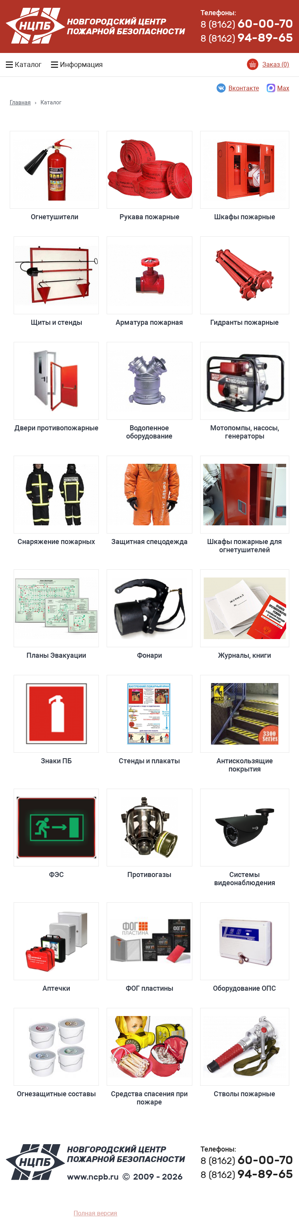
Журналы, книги (244, 655)
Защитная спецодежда (149, 541)
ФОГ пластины (149, 988)
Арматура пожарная (149, 322)
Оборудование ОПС (244, 988)
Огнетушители (54, 217)
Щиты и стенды (56, 322)
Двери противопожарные (56, 428)
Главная (20, 102)
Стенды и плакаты (149, 761)
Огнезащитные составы (56, 1094)
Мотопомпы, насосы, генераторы (244, 432)
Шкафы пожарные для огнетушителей (244, 545)
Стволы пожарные (244, 1094)
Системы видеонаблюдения (244, 878)
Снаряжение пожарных (56, 541)
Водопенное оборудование (149, 432)
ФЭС (56, 874)
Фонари (149, 655)
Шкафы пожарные (244, 217)
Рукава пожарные (149, 217)
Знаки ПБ (56, 761)
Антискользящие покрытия (244, 765)
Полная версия (95, 1213)
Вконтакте (244, 88)
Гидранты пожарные (244, 322)
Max (283, 88)
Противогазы (149, 874)
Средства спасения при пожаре (149, 1098)
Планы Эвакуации (56, 655)
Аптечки (56, 988)
